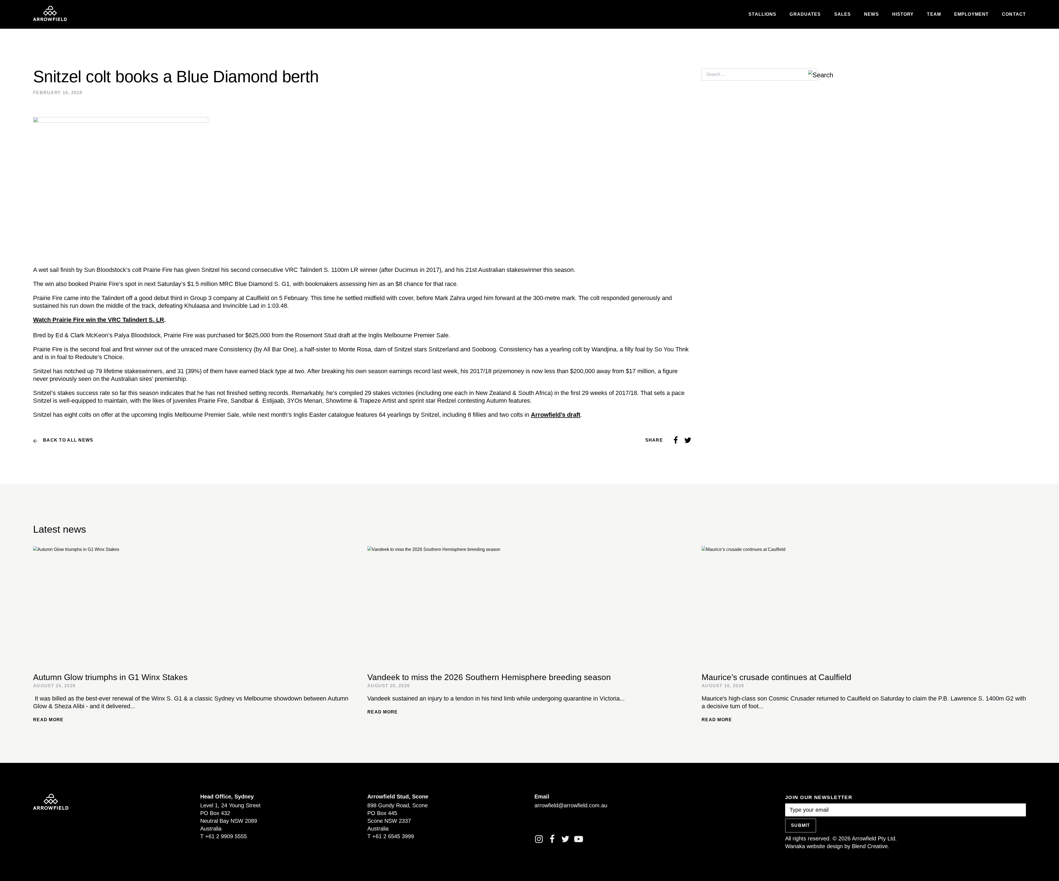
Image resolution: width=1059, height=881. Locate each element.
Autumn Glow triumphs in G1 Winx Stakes (110, 677)
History (903, 14)
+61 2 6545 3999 (393, 836)
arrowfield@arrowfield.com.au (570, 805)
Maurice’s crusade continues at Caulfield (776, 677)
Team (934, 14)
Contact (1014, 14)
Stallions (762, 14)
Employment (971, 14)
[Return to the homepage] (50, 13)
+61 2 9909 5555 (226, 836)
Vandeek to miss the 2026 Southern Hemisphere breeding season (489, 677)
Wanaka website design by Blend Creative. (837, 846)
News (871, 14)
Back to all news (68, 440)
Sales (842, 14)
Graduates (805, 14)
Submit (800, 825)
